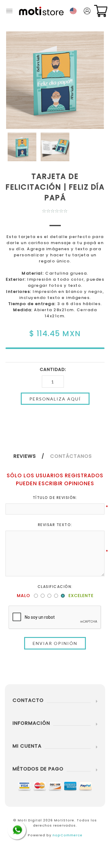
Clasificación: (55, 586)
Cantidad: (53, 369)
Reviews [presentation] (24, 456)
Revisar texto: (55, 524)
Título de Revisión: (55, 497)
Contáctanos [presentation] (71, 456)
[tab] (31, 456)
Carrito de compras (101, 11)
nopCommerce (67, 835)
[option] (22, 147)
